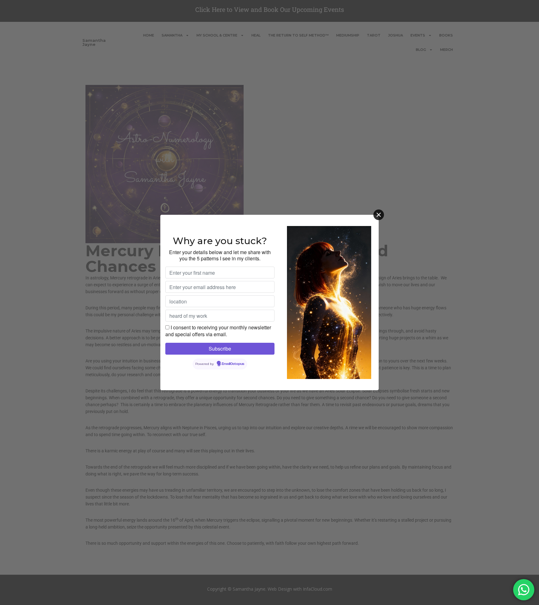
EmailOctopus (233, 364)
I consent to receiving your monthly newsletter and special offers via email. (218, 331)
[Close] (378, 214)
